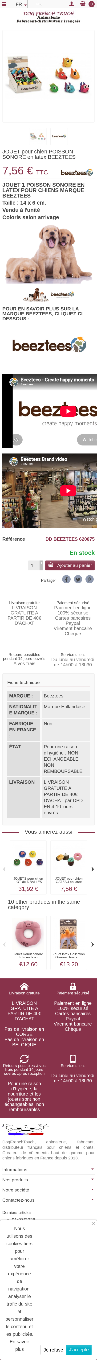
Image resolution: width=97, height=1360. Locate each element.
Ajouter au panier (74, 565)
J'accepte (79, 1349)
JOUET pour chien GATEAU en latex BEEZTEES (69, 882)
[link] (66, 579)
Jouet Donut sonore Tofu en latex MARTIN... (28, 957)
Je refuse (53, 1349)
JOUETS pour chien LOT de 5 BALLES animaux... (28, 882)
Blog (39, 3)
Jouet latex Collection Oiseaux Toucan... (69, 955)
